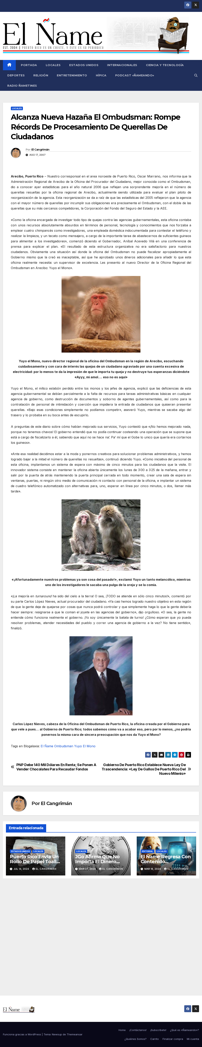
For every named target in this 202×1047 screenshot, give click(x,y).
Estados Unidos (83, 65)
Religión (40, 75)
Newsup (57, 1034)
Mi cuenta (193, 1038)
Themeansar (74, 1034)
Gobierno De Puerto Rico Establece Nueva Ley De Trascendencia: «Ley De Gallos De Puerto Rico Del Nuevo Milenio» (144, 769)
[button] (195, 75)
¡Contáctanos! (138, 1030)
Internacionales (122, 65)
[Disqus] (101, 932)
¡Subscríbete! (158, 1030)
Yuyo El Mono (84, 746)
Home (122, 1030)
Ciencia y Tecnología (165, 65)
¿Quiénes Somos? (135, 1038)
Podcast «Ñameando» (134, 75)
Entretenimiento (72, 75)
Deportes (16, 75)
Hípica (101, 75)
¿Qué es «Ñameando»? (184, 1030)
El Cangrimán (40, 149)
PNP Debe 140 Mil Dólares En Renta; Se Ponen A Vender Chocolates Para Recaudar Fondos (56, 767)
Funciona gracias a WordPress (22, 1034)
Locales (53, 65)
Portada (28, 65)
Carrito (154, 1038)
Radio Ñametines (22, 85)
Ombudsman (63, 746)
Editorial (147, 851)
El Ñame (47, 746)
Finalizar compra (173, 1038)
